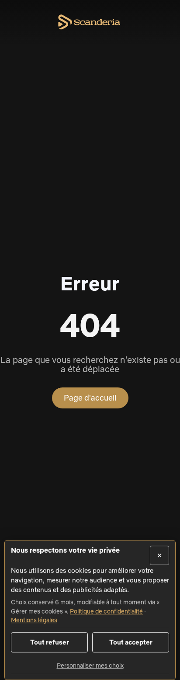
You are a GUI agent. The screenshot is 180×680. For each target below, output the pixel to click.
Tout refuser (49, 642)
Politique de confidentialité (106, 611)
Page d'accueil (90, 398)
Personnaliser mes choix (90, 666)
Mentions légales (34, 620)
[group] (90, 596)
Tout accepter (130, 642)
